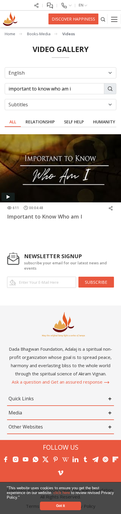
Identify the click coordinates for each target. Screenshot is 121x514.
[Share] (36, 5)
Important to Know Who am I (44, 216)
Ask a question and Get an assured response (58, 382)
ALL (12, 122)
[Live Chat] (49, 5)
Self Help (74, 122)
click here (62, 493)
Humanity (104, 122)
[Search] (102, 19)
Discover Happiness (73, 19)
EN (81, 5)
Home (10, 33)
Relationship (40, 122)
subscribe (96, 282)
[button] (21, 497)
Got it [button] (60, 506)
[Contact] (66, 5)
